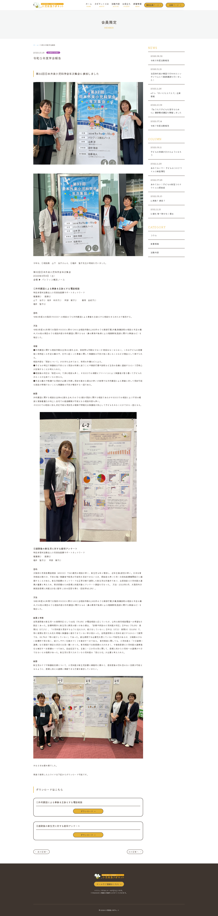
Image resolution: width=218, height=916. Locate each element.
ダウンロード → (88, 811)
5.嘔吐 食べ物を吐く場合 (162, 213)
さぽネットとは (101, 4)
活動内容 (116, 4)
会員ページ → (175, 5)
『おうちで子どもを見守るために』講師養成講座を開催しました (166, 111)
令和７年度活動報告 (160, 125)
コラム (154, 235)
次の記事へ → (135, 851)
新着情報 (137, 4)
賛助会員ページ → (153, 5)
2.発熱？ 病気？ (158, 200)
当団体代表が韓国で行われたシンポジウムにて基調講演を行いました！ (166, 77)
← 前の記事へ (41, 851)
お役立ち (126, 4)
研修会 (56, 53)
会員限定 (51, 53)
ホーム (89, 4)
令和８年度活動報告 (160, 60)
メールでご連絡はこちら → (109, 884)
